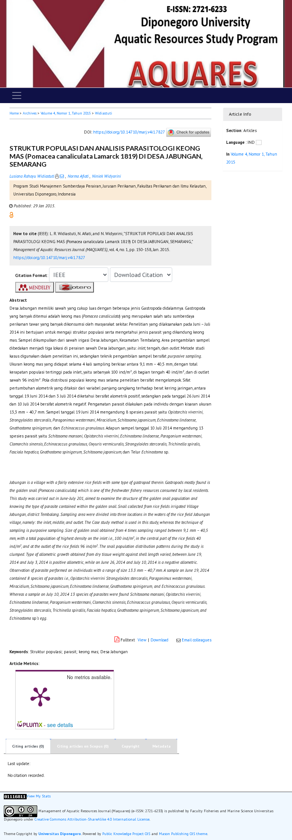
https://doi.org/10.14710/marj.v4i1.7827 (129, 132)
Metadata (161, 746)
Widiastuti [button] (103, 113)
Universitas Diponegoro (59, 833)
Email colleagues (196, 640)
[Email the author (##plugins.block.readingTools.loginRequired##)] (62, 176)
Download (159, 640)
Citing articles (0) (28, 746)
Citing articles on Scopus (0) (83, 746)
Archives (29, 113)
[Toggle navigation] (16, 95)
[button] (11, 214)
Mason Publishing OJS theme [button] (183, 833)
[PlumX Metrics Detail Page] (40, 696)
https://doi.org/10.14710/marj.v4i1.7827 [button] (49, 257)
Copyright (131, 746)
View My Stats (39, 796)
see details (60, 725)
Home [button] (14, 113)
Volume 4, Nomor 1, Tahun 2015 (66, 113)
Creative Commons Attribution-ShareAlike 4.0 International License (92, 819)
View (142, 640)
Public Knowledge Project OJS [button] (126, 833)
